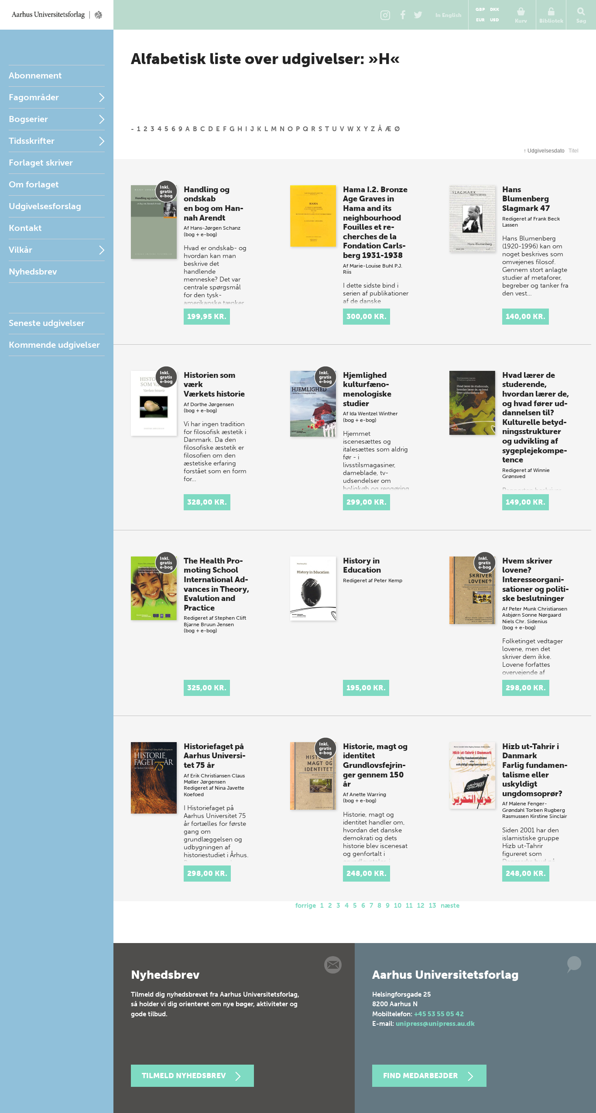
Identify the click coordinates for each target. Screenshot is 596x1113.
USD (494, 20)
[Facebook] (402, 15)
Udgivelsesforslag (45, 206)
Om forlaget (34, 184)
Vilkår (20, 249)
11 (409, 905)
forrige (305, 905)
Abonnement (35, 75)
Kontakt (25, 228)
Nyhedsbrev (33, 271)
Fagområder (34, 97)
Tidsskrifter (32, 141)
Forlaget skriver (41, 162)
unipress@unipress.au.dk (435, 1024)
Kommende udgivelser (54, 344)
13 (432, 905)
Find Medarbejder (420, 1075)
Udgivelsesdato (544, 151)
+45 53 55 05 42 (439, 1014)
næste (450, 905)
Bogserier (28, 119)
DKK (494, 9)
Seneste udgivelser (47, 323)
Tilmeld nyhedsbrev (184, 1075)
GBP (480, 9)
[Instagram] (385, 15)
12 (421, 905)
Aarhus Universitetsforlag (56, 15)
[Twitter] (418, 15)
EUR (480, 20)
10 (397, 905)
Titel (574, 151)
